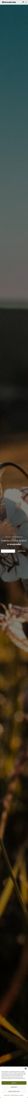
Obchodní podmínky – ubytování (17, 1095)
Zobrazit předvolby (14, 1091)
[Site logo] (9, 2)
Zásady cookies (7, 1095)
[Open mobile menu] (26, 2)
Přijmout (14, 1083)
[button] (25, 1068)
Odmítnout (14, 1087)
